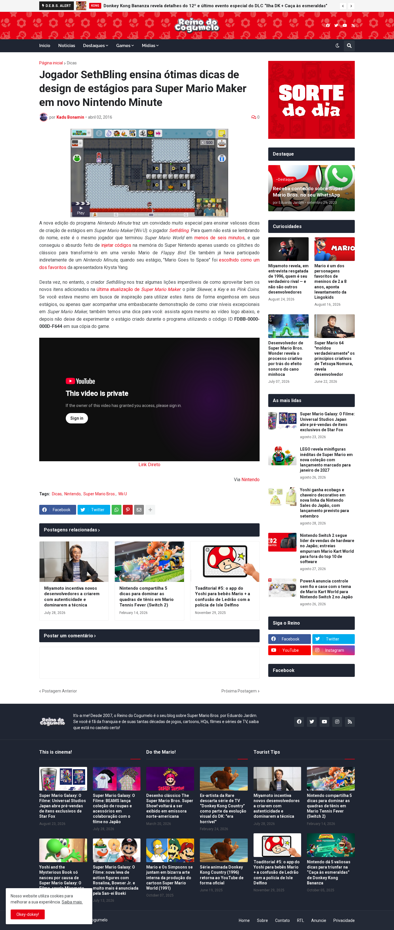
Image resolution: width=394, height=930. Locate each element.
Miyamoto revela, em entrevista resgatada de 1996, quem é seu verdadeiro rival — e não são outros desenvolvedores (288, 279)
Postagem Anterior (59, 691)
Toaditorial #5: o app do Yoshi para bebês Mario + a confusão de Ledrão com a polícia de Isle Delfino (222, 597)
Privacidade (344, 920)
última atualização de (138, 289)
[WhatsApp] (116, 510)
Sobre (262, 920)
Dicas (72, 63)
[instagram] (337, 722)
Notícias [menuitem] (66, 45)
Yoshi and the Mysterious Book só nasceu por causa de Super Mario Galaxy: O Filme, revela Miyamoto (61, 877)
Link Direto (149, 464)
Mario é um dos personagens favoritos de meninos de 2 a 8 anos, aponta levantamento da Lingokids (330, 282)
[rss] (353, 25)
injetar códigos (116, 245)
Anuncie (318, 920)
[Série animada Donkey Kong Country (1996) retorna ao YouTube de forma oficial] (224, 850)
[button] (342, 6)
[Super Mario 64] (334, 326)
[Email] (139, 510)
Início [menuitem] (44, 45)
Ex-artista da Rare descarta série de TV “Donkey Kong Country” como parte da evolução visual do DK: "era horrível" (223, 808)
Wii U (122, 494)
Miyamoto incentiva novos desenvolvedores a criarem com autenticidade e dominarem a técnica (72, 597)
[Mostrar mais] (150, 510)
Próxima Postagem (239, 691)
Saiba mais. (72, 902)
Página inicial (51, 63)
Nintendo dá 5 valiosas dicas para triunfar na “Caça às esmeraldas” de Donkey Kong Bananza (328, 872)
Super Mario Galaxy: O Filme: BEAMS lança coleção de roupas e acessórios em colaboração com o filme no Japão (114, 808)
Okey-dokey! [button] (27, 914)
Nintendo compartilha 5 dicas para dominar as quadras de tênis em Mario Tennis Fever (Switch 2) (146, 597)
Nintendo (250, 479)
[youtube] (345, 25)
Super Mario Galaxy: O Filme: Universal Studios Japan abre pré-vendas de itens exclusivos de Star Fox (327, 422)
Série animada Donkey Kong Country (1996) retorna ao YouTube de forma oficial (221, 875)
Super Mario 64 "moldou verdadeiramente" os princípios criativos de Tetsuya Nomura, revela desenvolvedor (334, 359)
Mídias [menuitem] (148, 45)
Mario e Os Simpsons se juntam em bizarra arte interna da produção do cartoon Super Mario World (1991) (169, 877)
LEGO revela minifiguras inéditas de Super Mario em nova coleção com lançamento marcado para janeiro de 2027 (326, 460)
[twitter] (336, 25)
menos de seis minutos (219, 237)
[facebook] (328, 25)
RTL (300, 920)
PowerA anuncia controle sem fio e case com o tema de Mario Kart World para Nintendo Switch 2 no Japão (326, 589)
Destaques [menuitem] (94, 45)
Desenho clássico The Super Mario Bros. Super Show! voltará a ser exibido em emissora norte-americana (169, 806)
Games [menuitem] (123, 45)
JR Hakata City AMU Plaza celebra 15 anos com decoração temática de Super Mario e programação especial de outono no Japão (225, 5)
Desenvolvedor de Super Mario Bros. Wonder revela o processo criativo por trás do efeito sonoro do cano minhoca (285, 359)
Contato (282, 920)
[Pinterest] (128, 510)
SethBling (179, 230)
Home (244, 920)
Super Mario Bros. (99, 494)
